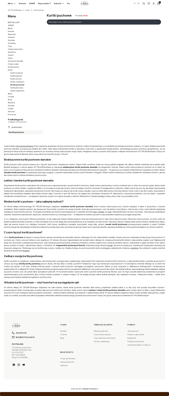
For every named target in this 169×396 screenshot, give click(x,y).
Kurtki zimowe (16, 79)
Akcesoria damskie (15, 61)
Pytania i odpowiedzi (135, 334)
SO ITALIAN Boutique (15, 10)
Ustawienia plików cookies (138, 345)
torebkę (101, 212)
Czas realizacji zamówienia (104, 338)
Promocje (12, 114)
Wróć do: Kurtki (16, 127)
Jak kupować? (133, 331)
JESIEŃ (11, 25)
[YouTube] (24, 365)
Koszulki (11, 105)
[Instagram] (19, 365)
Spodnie (11, 40)
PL (135, 3)
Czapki (10, 108)
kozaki (110, 245)
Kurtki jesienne (16, 76)
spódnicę (134, 248)
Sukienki (11, 37)
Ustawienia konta (67, 362)
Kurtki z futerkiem (17, 82)
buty (95, 212)
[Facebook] (14, 365)
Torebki (11, 97)
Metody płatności (101, 331)
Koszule (11, 31)
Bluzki (10, 28)
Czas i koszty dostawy (102, 334)
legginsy (26, 251)
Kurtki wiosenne (16, 73)
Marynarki (12, 34)
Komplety (12, 43)
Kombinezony (13, 67)
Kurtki (27, 10)
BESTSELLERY (14, 22)
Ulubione (64, 365)
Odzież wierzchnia (15, 49)
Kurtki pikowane (16, 88)
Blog (62, 338)
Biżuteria (11, 102)
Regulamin (131, 338)
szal (109, 212)
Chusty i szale (13, 64)
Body (10, 100)
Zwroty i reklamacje (102, 341)
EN (138, 3)
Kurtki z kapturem (17, 91)
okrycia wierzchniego (24, 146)
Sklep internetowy (83, 389)
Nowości (11, 111)
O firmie (63, 334)
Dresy (10, 58)
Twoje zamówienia (67, 358)
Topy (10, 46)
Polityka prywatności (135, 341)
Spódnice (12, 52)
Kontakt (63, 331)
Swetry (11, 55)
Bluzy (10, 94)
